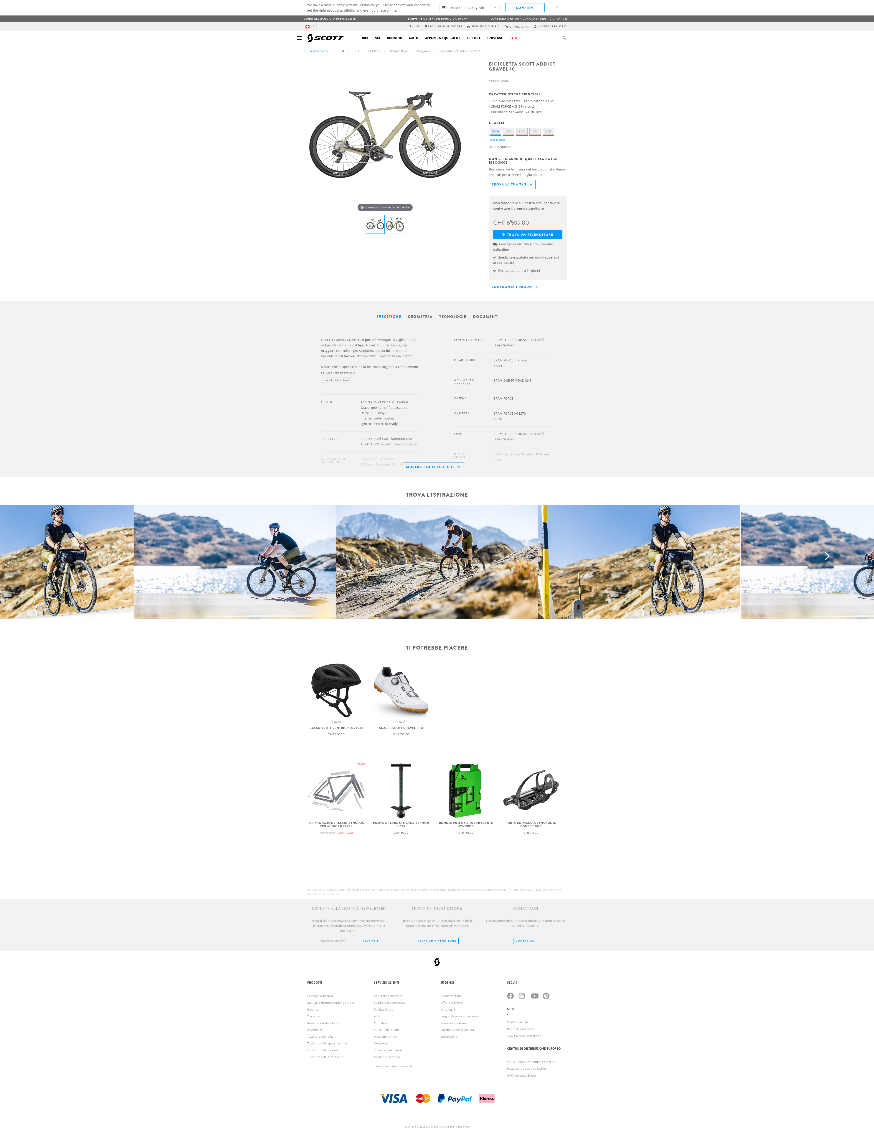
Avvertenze (315, 1030)
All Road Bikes (398, 51)
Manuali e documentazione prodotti (331, 1003)
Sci (377, 38)
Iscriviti (371, 940)
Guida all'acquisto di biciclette (330, 18)
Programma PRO (385, 1036)
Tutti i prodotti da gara (322, 1050)
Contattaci (381, 1023)
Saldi (514, 38)
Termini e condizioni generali (393, 1066)
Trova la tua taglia (512, 184)
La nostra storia (451, 996)
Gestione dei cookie (387, 1057)
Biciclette (374, 51)
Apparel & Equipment (442, 38)
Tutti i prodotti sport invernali (327, 1043)
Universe (495, 38)
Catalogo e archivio (320, 996)
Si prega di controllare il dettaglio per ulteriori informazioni (355, 389)
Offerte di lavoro (451, 1003)
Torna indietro (318, 51)
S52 (508, 131)
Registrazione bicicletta (322, 1023)
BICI (356, 51)
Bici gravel (424, 51)
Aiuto (377, 1016)
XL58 (548, 131)
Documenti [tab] (486, 316)
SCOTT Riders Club (386, 1030)
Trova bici (313, 1016)
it (313, 26)
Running (394, 38)
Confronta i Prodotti (514, 286)
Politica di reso (384, 1009)
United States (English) (466, 7)
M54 (522, 131)
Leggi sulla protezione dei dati (460, 1016)
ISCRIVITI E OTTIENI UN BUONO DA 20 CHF (437, 18)
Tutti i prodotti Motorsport (325, 1057)
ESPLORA (473, 38)
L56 (535, 131)
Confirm (525, 7)
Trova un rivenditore (529, 234)
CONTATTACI (526, 940)
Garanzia (313, 1009)
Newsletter (381, 1043)
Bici (365, 38)
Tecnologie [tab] (452, 316)
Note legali (447, 1009)
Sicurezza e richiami (453, 1023)
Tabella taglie (497, 139)
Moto (413, 38)
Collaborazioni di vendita (457, 1030)
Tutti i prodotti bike (320, 1036)
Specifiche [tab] (388, 316)
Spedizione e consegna (389, 1003)
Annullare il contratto (388, 996)
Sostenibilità (448, 1036)
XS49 (495, 131)
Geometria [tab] (420, 316)
